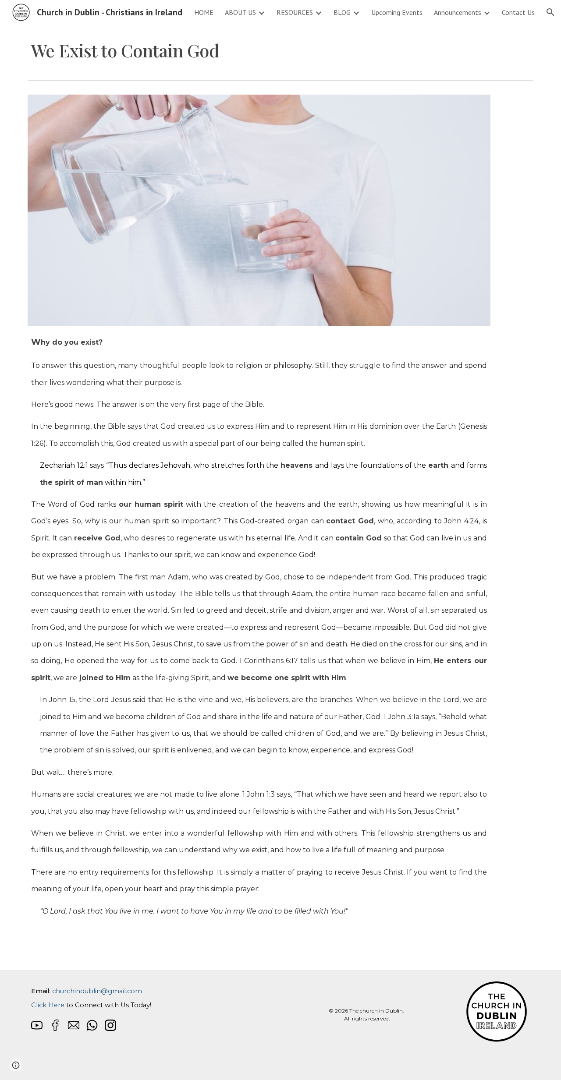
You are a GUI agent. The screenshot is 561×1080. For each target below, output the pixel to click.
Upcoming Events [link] (397, 12)
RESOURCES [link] (295, 12)
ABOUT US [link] (240, 12)
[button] (550, 12)
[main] (259, 50)
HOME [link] (203, 12)
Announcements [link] (457, 12)
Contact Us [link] (518, 12)
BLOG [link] (342, 12)
